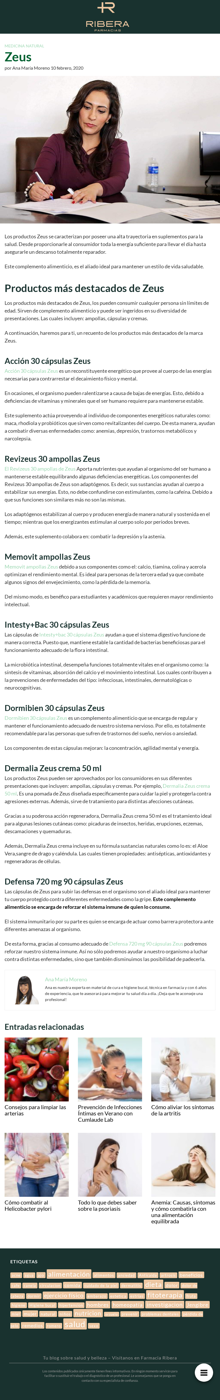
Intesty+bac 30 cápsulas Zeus (71, 634)
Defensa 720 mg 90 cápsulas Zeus (146, 943)
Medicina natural (24, 45)
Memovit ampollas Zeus (32, 566)
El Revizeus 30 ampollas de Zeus (40, 469)
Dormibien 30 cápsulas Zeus (36, 718)
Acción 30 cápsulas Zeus (31, 371)
